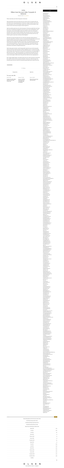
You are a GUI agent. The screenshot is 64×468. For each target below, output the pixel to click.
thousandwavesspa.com (46, 263)
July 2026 (32, 430)
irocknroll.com (45, 98)
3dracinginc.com (45, 176)
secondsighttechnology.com (47, 127)
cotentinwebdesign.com (46, 72)
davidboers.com (45, 299)
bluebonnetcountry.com (46, 49)
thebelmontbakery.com (46, 35)
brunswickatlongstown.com (47, 222)
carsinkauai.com (45, 381)
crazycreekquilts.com (46, 191)
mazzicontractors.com (46, 358)
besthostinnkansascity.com (47, 408)
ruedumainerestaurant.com (47, 203)
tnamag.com (45, 285)
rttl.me (44, 405)
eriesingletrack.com (46, 112)
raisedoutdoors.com (46, 95)
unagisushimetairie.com (46, 44)
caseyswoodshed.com (46, 274)
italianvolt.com (45, 105)
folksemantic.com (45, 103)
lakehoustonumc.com (46, 303)
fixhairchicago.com (46, 275)
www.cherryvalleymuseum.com (47, 71)
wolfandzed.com (45, 344)
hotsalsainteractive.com (46, 20)
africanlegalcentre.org (46, 200)
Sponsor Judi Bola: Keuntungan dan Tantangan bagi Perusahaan (21, 81)
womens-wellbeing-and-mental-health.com (49, 140)
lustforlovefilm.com (46, 197)
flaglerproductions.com (46, 187)
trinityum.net (45, 357)
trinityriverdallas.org (46, 147)
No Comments (26, 15)
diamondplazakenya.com (46, 371)
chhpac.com (45, 401)
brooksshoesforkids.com (46, 286)
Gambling (23, 10)
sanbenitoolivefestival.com (47, 167)
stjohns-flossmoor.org (46, 251)
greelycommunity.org (46, 202)
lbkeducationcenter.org (46, 146)
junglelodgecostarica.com (47, 233)
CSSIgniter (36, 465)
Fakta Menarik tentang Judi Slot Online (32, 420)
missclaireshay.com (46, 13)
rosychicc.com (45, 160)
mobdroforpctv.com (46, 165)
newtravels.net (45, 33)
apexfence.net (45, 412)
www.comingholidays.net (46, 173)
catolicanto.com (45, 145)
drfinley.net (44, 393)
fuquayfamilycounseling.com (47, 397)
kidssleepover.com (45, 32)
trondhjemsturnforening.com (47, 370)
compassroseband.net (46, 282)
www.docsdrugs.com (46, 327)
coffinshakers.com (45, 215)
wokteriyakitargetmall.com (47, 131)
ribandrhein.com (45, 143)
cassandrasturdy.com (46, 166)
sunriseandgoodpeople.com (47, 248)
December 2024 (32, 453)
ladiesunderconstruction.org (47, 74)
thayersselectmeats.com (46, 287)
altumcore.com (45, 283)
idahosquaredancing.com (47, 101)
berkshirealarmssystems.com (47, 106)
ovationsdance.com (46, 142)
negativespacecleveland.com (47, 246)
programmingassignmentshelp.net (48, 31)
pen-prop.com (45, 309)
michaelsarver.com (45, 128)
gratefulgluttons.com (46, 164)
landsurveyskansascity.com (47, 323)
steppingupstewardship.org (47, 339)
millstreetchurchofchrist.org (47, 382)
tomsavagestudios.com (46, 139)
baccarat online (9, 64)
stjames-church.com (46, 208)
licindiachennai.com (46, 17)
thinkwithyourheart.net (46, 96)
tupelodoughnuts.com (46, 115)
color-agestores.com (46, 157)
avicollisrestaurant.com (46, 266)
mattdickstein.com (45, 301)
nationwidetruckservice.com (47, 258)
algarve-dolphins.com (46, 236)
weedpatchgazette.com (46, 110)
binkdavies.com (45, 192)
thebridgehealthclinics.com (47, 291)
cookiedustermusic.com (46, 253)
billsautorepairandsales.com (47, 373)
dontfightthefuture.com (46, 90)
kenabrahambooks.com (46, 194)
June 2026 (32, 432)
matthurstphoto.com (46, 378)
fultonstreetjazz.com (46, 67)
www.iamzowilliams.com (46, 353)
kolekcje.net (44, 144)
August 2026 (32, 428)
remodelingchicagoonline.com (47, 336)
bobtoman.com (45, 53)
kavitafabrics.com (45, 255)
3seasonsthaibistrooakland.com (47, 149)
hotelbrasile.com (45, 66)
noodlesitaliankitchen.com (47, 42)
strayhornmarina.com (46, 186)
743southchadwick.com (46, 87)
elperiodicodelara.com (46, 15)
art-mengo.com (45, 227)
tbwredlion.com (45, 372)
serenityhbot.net (45, 306)
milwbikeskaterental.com (46, 241)
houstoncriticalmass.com (46, 177)
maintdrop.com (45, 52)
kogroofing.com (45, 55)
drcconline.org (45, 267)
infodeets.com (45, 19)
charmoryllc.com (45, 175)
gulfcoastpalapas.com (46, 290)
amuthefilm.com (45, 196)
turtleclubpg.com (45, 259)
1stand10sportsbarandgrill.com (47, 120)
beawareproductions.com (47, 212)
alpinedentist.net (45, 56)
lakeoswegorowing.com (46, 396)
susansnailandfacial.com (46, 308)
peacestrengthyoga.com (46, 316)
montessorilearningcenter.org (47, 375)
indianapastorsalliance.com (47, 272)
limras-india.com (45, 14)
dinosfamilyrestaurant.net (47, 77)
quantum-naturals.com (46, 374)
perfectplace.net (45, 148)
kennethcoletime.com (46, 220)
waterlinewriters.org (46, 292)
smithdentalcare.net (46, 409)
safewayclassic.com (46, 36)
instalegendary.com (46, 40)
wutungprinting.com (46, 239)
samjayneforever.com (46, 377)
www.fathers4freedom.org (47, 311)
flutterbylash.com (45, 387)
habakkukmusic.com (46, 304)
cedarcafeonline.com (46, 22)
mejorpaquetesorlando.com (47, 119)
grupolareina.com (45, 70)
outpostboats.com (45, 161)
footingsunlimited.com (46, 325)
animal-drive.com (45, 284)
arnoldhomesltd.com (46, 91)
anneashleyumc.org (46, 322)
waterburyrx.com (45, 269)
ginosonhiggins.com (46, 238)
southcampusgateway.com (47, 60)
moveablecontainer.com (46, 69)
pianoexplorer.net (45, 355)
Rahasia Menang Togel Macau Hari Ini (34, 80)
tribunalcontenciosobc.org (47, 182)
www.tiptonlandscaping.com (47, 338)
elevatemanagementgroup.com (47, 391)
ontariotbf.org (45, 39)
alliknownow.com (45, 180)
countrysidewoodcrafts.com (47, 37)
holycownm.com (45, 257)
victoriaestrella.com (46, 262)
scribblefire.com (45, 150)
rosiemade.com (45, 114)
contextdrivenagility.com (46, 213)
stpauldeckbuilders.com (46, 324)
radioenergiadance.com (46, 57)
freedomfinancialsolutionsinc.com (48, 317)
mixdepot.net (45, 347)
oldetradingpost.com (46, 73)
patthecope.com (45, 279)
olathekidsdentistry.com (46, 116)
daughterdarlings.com (46, 18)
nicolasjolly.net (45, 198)
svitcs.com (44, 280)
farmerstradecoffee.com (46, 297)
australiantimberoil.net (46, 76)
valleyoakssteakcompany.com (47, 273)
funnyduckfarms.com (46, 389)
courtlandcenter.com (46, 264)
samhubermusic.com (46, 411)
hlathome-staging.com (46, 130)
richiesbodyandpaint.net (46, 16)
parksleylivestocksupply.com (47, 155)
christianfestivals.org (46, 234)
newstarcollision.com (46, 125)
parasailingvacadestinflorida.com (48, 383)
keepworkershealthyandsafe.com (48, 41)
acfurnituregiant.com (46, 23)
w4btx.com (44, 121)
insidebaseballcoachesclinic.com (47, 380)
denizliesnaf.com (45, 276)
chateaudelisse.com (46, 61)
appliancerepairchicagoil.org (47, 38)
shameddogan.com (46, 293)
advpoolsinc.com (45, 270)
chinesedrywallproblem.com (47, 249)
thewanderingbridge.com (47, 218)
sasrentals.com (45, 126)
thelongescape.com (46, 231)
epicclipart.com (45, 50)
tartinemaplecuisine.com (46, 223)
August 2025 (32, 442)
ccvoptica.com (45, 340)
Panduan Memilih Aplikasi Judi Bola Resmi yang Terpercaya (11, 80)
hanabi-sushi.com (45, 343)
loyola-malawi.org (45, 159)
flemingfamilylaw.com (46, 394)
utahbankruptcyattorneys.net (47, 97)
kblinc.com (44, 111)
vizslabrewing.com (45, 107)
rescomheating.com (46, 406)
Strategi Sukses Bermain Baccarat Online (32, 424)
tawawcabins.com (45, 102)
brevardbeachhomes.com (47, 85)
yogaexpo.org (45, 151)
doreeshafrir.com (45, 210)
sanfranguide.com (45, 174)
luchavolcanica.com (46, 256)
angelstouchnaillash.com (46, 122)
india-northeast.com (46, 88)
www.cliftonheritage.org (46, 334)
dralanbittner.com (45, 108)
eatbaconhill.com (45, 30)
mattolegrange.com (46, 232)
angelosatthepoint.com (46, 271)
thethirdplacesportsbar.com (47, 359)
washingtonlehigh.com (46, 341)
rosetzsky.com (45, 204)
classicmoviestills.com (46, 168)
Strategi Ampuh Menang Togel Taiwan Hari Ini (32, 422)
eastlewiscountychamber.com (47, 181)
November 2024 (32, 455)
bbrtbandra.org (45, 48)
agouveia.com (45, 398)
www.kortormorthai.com (46, 320)
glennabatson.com (46, 185)
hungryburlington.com (46, 221)
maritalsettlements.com (46, 240)
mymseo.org (45, 400)
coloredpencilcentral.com (46, 92)
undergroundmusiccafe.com (47, 410)
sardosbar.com (45, 104)
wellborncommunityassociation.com (48, 62)
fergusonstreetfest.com (46, 376)
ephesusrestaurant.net (46, 360)
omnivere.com (45, 25)
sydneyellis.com (45, 133)
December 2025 (32, 440)
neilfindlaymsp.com (46, 265)
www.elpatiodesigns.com (46, 363)
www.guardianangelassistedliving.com (48, 369)
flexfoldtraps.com (45, 318)
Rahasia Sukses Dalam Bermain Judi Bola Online (32, 426)
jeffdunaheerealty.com (46, 315)
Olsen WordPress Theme (30, 465)
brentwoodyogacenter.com (47, 337)
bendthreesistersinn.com (46, 250)
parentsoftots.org (45, 294)
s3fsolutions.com (45, 84)
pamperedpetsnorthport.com (47, 113)
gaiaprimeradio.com (46, 228)
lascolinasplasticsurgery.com (47, 333)
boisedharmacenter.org (46, 156)
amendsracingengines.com (47, 319)
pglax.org (44, 245)
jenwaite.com (45, 390)
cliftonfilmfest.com (45, 93)
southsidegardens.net (46, 356)
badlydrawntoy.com (46, 302)
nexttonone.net (45, 305)
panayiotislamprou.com (46, 59)
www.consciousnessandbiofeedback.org (49, 352)
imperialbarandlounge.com (47, 94)
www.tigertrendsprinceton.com (47, 310)
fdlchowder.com (45, 329)
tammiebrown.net (45, 229)
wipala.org (44, 158)
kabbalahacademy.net (46, 123)
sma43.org (44, 335)
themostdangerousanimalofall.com (48, 178)
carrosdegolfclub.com (46, 80)
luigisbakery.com (45, 342)
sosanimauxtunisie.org (46, 54)
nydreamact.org (45, 43)
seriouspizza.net (45, 281)
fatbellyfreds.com (45, 362)
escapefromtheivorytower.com (47, 86)
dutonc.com (45, 230)
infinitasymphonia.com (46, 199)
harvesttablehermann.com (47, 79)
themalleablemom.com (46, 219)
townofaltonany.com (46, 244)
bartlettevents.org (45, 68)
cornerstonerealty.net (46, 351)
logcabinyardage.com (46, 298)
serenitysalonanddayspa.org (47, 21)
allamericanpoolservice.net (47, 137)
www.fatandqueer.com (46, 321)
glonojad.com (45, 205)
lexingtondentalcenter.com (47, 132)
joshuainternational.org (46, 307)
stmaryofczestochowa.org (47, 216)
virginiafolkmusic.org (46, 141)
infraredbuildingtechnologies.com (48, 78)
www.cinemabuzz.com (46, 346)
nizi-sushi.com (45, 226)
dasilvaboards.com (46, 184)
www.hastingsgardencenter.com (47, 354)
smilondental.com (45, 124)
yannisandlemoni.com (46, 109)
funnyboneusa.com (46, 252)
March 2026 (32, 434)
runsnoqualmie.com (46, 326)
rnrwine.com (45, 395)
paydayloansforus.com (46, 34)
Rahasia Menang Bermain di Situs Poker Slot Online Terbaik (32, 418)
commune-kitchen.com (46, 195)
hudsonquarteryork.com (46, 364)
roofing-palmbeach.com (46, 89)
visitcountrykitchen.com (46, 235)
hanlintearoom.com (46, 388)
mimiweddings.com (46, 407)
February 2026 (32, 436)
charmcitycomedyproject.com (47, 211)
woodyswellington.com (46, 361)
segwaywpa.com (45, 289)
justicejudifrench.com (46, 217)
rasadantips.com (45, 26)
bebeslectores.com (46, 75)
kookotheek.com (45, 58)
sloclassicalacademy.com (46, 183)
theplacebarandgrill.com (46, 268)
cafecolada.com (45, 169)
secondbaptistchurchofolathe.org (48, 399)
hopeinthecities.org (46, 163)
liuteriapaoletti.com (46, 247)
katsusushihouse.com (46, 201)
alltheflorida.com (45, 379)
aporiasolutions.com (46, 288)
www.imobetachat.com (46, 300)
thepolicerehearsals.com (46, 179)
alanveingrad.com (45, 237)
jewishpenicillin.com (46, 138)
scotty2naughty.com (46, 209)
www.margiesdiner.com (46, 328)
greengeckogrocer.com (46, 129)
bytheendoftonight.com (46, 162)
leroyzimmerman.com (46, 392)
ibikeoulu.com (45, 214)
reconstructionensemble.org (47, 254)
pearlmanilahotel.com (46, 51)
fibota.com (44, 365)
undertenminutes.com (46, 24)
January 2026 (32, 438)
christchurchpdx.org (46, 193)
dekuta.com (44, 345)
